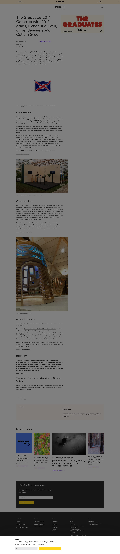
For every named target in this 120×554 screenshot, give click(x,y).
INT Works (42, 387)
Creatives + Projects (39, 523)
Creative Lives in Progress (95, 523)
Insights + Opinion (39, 521)
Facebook (55, 527)
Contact (72, 524)
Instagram (55, 521)
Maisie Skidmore (23, 41)
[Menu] (102, 7)
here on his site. (26, 389)
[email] (22, 46)
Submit (72, 523)
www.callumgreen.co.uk (22, 154)
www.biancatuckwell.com (23, 349)
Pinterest (54, 530)
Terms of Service (75, 529)
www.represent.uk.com (22, 373)
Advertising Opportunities (77, 530)
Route (54, 342)
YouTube (54, 526)
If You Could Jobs (93, 524)
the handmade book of (40, 329)
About (72, 521)
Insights (72, 532)
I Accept (42, 548)
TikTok (54, 523)
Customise (18, 548)
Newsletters (73, 533)
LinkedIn (54, 524)
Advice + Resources (39, 524)
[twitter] (19, 46)
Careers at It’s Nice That (76, 526)
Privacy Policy (74, 527)
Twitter (54, 529)
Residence (91, 521)
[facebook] (16, 46)
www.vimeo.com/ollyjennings (24, 232)
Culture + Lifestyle (39, 526)
